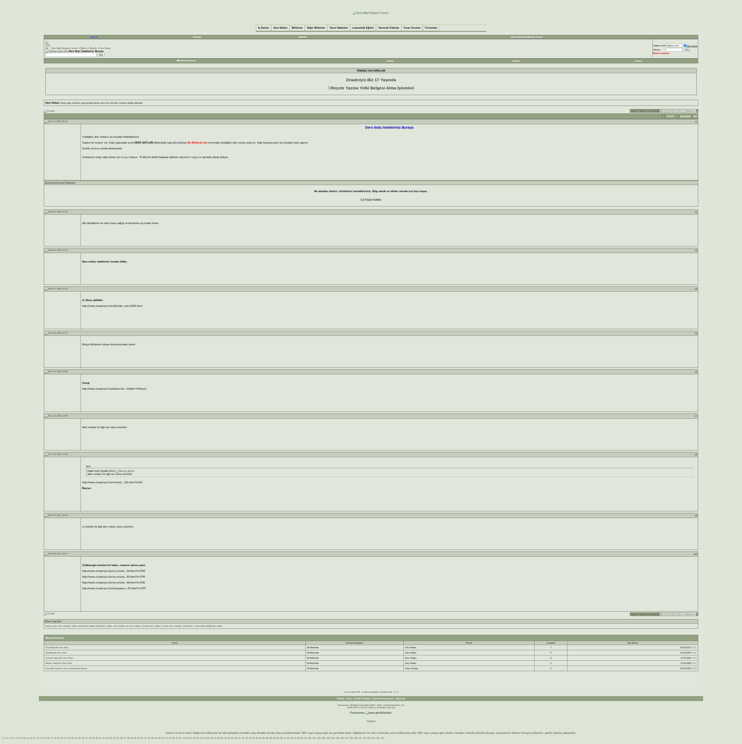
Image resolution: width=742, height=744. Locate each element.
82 (260, 738)
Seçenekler (685, 116)
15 (44, 738)
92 (288, 738)
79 (250, 738)
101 (679, 111)
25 (79, 738)
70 (166, 738)
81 (253, 738)
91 (284, 738)
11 (670, 111)
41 (142, 738)
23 (72, 738)
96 (302, 738)
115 (378, 738)
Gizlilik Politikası (362, 698)
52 (191, 738)
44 (156, 738)
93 (291, 738)
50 (170, 738)
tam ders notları (133, 626)
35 (118, 738)
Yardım (390, 61)
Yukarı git (400, 698)
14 (41, 738)
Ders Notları (105, 48)
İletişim (341, 698)
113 (369, 738)
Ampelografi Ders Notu (56, 653)
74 (177, 738)
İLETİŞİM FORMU (371, 199)
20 (62, 738)
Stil (695, 116)
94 (295, 738)
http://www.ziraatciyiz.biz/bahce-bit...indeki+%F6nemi (114, 388)
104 (328, 738)
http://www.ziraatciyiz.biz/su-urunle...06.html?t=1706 (113, 582)
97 (305, 738)
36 (121, 738)
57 (215, 738)
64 (204, 738)
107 (346, 738)
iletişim (516, 732)
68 (236, 738)
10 (24, 738)
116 (382, 738)
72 (114, 738)
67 (34, 738)
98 (271, 738)
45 (152, 738)
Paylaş (670, 116)
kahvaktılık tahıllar (86, 626)
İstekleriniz (188, 626)
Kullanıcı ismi (659, 45)
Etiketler (303, 37)
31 (100, 738)
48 (173, 738)
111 (360, 738)
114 (373, 738)
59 (225, 738)
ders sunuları (65, 626)
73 (184, 738)
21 (65, 738)
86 (267, 738)
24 (76, 738)
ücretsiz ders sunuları (171, 626)
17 (51, 738)
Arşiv (349, 698)
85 (264, 738)
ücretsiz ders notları (150, 626)
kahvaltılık (100, 626)
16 (48, 738)
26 (83, 738)
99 (138, 738)
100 (309, 738)
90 (281, 738)
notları (109, 626)
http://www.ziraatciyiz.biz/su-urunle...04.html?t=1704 (113, 571)
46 (159, 738)
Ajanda (515, 61)
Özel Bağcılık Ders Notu (56, 647)
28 (90, 738)
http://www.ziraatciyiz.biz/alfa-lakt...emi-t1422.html (112, 305)
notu (115, 626)
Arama (638, 61)
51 (674, 111)
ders (55, 626)
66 (229, 738)
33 (107, 738)
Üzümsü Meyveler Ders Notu (59, 658)
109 (355, 738)
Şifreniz (656, 50)
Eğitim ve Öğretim (88, 48)
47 (163, 738)
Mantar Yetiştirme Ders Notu (58, 663)
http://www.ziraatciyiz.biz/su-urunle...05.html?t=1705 (113, 576)
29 (93, 738)
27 (86, 738)
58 (222, 738)
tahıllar (121, 626)
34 (111, 738)
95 (298, 738)
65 (201, 738)
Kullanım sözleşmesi (382, 698)
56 (211, 738)
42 (145, 738)
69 (232, 738)
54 (198, 738)
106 (337, 738)
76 (239, 738)
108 (351, 738)
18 (55, 738)
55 (208, 738)
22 (69, 738)
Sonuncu (690, 111)
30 (97, 738)
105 (332, 738)
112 (364, 738)
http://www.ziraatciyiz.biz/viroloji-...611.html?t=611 (112, 482)
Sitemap (197, 37)
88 (274, 738)
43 (149, 738)
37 (124, 738)
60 (218, 738)
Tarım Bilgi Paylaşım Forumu (64, 48)
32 (104, 738)
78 (246, 738)
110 (342, 738)
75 (243, 738)
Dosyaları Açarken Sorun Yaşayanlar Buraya (66, 668)
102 (319, 738)
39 (131, 738)
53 (194, 738)
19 (58, 738)
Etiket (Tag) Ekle (53, 621)
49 (187, 738)
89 (278, 738)
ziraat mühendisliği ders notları (208, 626)
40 (135, 738)
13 (38, 738)
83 (257, 738)
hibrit (74, 626)
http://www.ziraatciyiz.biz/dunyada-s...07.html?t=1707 (114, 588)
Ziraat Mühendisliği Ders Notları (527, 37)
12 (31, 738)
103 (323, 738)
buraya (124, 157)
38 (128, 738)
